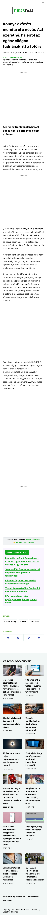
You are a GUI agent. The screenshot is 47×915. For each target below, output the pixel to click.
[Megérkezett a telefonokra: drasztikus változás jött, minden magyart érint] (34, 779)
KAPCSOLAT (7, 900)
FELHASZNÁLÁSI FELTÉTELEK (14, 897)
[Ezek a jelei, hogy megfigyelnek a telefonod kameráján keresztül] (34, 744)
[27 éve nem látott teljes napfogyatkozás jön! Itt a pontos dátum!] (12, 744)
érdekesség (10, 621)
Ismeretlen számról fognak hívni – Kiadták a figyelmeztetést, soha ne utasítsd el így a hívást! (22, 561)
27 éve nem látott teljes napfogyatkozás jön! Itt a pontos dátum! (21, 599)
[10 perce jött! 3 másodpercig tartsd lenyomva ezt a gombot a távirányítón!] (34, 670)
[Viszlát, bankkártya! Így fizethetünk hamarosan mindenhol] (34, 709)
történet (35, 621)
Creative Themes (10, 912)
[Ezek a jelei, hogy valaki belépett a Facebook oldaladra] (34, 817)
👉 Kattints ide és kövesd (23, 542)
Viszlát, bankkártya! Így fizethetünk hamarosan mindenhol (32, 724)
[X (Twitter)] (18, 637)
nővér (23, 621)
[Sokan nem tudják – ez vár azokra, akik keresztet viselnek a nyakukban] (12, 858)
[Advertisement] (23, 98)
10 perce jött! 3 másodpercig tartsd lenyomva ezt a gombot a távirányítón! (22, 572)
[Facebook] (8, 637)
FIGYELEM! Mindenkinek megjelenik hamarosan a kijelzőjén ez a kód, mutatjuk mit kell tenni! (12, 835)
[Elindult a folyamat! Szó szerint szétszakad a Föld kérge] (12, 709)
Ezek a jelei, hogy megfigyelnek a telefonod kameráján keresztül (33, 759)
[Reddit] (39, 637)
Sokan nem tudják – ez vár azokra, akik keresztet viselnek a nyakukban (11, 874)
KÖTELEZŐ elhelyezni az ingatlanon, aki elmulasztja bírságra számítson (34, 874)
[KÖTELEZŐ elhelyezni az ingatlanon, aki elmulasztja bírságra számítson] (34, 858)
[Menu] (43, 3)
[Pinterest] (29, 637)
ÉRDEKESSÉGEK (38, 53)
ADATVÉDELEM (33, 897)
